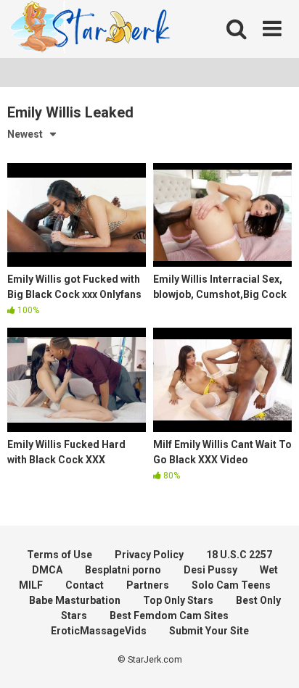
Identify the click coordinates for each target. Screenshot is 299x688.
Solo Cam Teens (231, 585)
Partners (147, 585)
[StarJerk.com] (91, 29)
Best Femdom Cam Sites (169, 615)
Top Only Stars (178, 600)
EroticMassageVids (99, 631)
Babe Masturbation (74, 600)
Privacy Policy (149, 554)
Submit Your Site (209, 631)
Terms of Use (59, 554)
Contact (84, 585)
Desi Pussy (210, 570)
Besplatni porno (123, 570)
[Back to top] (272, 659)
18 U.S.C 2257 (239, 554)
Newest (25, 134)
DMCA (47, 570)
